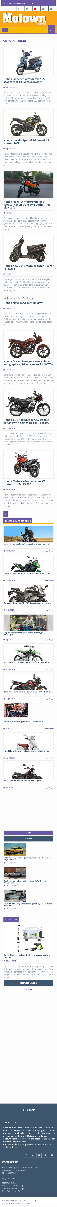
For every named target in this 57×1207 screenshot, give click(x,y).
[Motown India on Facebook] (18, 8)
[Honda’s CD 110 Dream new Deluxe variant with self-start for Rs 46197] (28, 402)
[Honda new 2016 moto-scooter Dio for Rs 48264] (28, 248)
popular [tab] (28, 838)
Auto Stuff (11, 919)
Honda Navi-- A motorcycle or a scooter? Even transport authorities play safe (26, 204)
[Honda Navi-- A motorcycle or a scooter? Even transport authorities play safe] (28, 184)
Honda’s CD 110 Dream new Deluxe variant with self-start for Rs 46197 (26, 421)
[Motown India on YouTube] (34, 8)
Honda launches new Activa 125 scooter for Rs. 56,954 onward (24, 80)
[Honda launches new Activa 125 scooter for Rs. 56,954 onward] (28, 61)
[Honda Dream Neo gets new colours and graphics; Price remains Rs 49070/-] (28, 344)
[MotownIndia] (28, 19)
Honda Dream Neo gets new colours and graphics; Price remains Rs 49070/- (28, 363)
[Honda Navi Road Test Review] (18, 298)
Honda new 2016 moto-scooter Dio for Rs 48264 (28, 267)
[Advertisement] (28, 811)
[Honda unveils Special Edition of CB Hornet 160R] (28, 123)
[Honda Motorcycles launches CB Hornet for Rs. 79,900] (28, 464)
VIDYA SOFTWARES (23, 1204)
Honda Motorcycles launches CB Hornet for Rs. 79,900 (24, 483)
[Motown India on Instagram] (42, 8)
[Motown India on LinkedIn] (50, 8)
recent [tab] (28, 833)
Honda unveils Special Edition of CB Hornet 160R (26, 142)
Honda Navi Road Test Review (23, 303)
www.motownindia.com (14, 1141)
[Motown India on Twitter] (26, 8)
